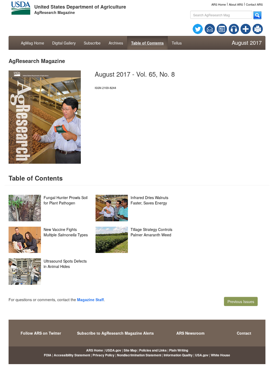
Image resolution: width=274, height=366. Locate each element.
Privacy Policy (104, 355)
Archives (116, 43)
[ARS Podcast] (233, 28)
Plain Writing (178, 350)
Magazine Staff (90, 299)
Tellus (177, 43)
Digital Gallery (64, 43)
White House (220, 355)
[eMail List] (209, 28)
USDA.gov (113, 350)
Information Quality (178, 355)
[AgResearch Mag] (221, 28)
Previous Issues (240, 301)
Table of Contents (147, 43)
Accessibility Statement (72, 355)
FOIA (47, 355)
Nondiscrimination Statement (139, 355)
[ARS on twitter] (197, 28)
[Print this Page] (257, 28)
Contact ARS (254, 4)
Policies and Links (153, 350)
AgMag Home (32, 43)
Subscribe (92, 43)
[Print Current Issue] (255, 29)
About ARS (236, 4)
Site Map (130, 350)
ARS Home (218, 4)
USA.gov (201, 355)
